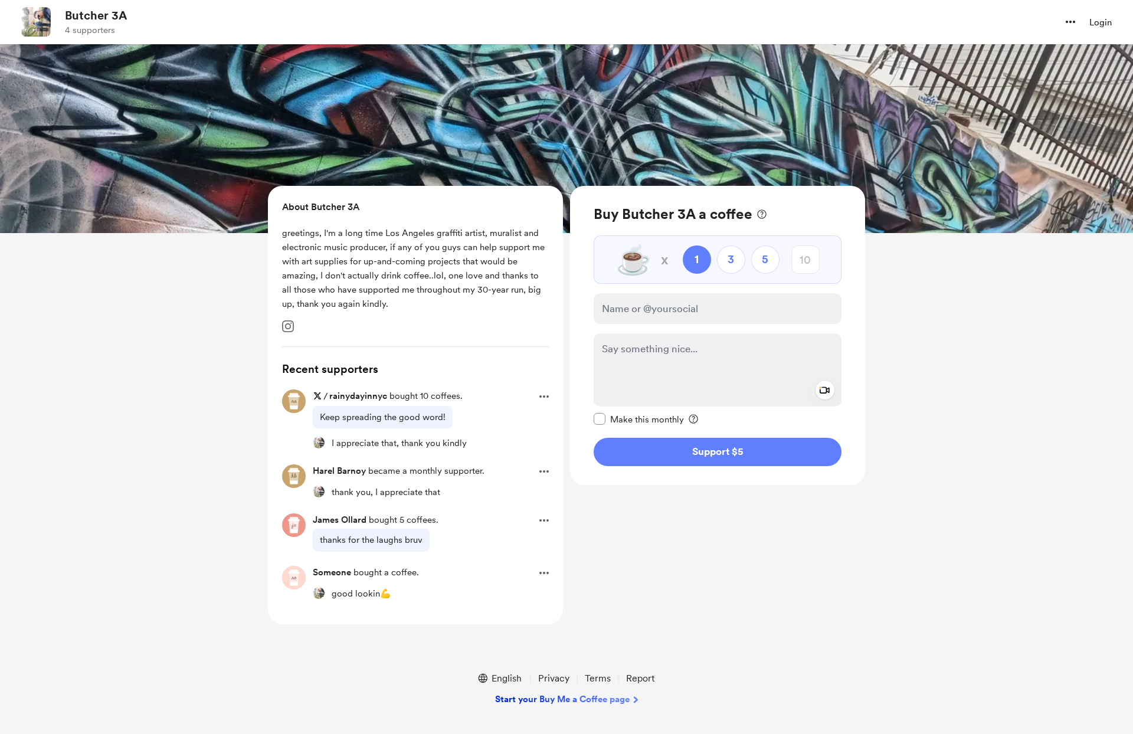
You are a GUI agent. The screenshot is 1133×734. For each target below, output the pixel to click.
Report (640, 678)
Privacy (553, 678)
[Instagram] (288, 326)
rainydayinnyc (358, 396)
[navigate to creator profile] (36, 22)
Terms (598, 678)
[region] (717, 335)
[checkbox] (639, 419)
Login (1100, 22)
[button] (1070, 21)
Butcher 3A (96, 15)
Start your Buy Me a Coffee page (562, 699)
